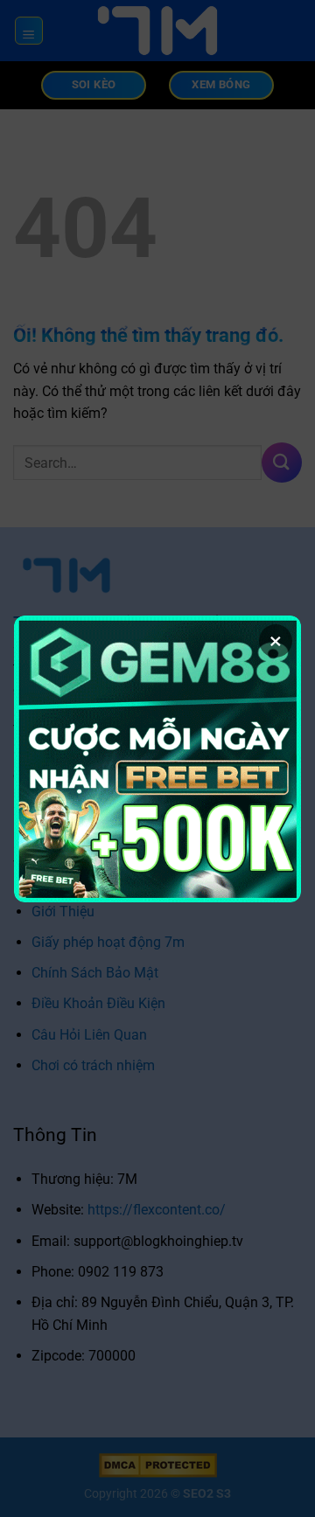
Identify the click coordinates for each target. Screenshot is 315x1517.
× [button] (276, 641)
